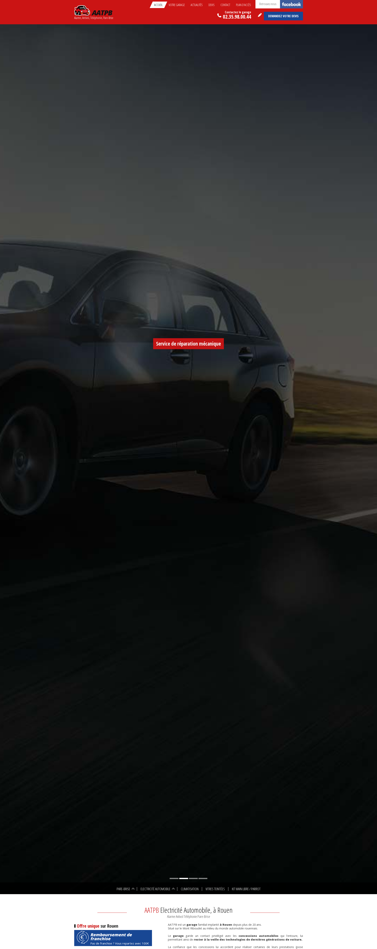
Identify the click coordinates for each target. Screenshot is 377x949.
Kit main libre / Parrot (246, 889)
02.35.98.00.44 (237, 15)
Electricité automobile (155, 889)
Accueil (158, 5)
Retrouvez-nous (268, 4)
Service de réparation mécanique (188, 343)
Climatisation (190, 889)
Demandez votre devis (283, 16)
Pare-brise (123, 889)
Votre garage (177, 5)
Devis (212, 5)
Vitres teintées (215, 889)
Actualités (197, 5)
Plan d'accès (243, 5)
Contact (225, 5)
